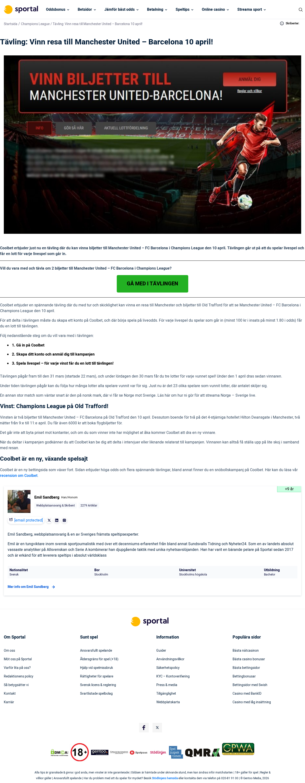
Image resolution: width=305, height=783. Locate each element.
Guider (161, 650)
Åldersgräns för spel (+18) (99, 659)
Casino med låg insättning (252, 702)
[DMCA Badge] (59, 752)
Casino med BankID (247, 693)
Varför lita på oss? (17, 668)
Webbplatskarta (168, 702)
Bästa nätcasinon (246, 650)
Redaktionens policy (18, 676)
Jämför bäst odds (119, 9)
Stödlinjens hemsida (165, 778)
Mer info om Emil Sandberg (28, 586)
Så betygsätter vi (16, 685)
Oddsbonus (55, 9)
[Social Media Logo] (144, 727)
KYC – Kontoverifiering (173, 676)
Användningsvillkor (170, 659)
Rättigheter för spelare (96, 676)
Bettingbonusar (244, 676)
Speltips (182, 9)
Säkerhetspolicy (168, 668)
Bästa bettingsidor (246, 668)
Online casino (213, 9)
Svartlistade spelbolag (96, 693)
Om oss (9, 650)
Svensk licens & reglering (98, 685)
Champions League (35, 24)
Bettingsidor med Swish (250, 685)
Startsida (10, 24)
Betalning (155, 9)
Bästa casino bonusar (249, 659)
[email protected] (28, 520)
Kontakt (10, 693)
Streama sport (249, 9)
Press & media (166, 685)
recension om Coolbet (18, 476)
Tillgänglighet (166, 693)
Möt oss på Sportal (18, 659)
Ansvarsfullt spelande (96, 650)
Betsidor (85, 9)
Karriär (9, 702)
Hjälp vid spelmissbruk (96, 668)
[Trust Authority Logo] (100, 752)
